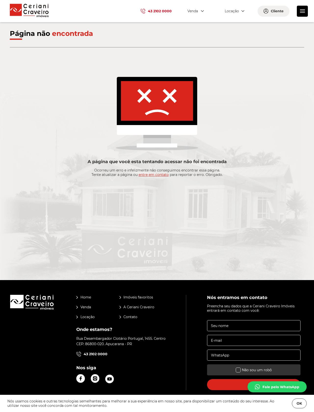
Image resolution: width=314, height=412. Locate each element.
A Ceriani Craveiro (138, 307)
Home (85, 297)
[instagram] (95, 378)
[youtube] (109, 379)
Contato (130, 317)
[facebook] (80, 378)
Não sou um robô (257, 370)
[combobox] (195, 11)
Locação (87, 317)
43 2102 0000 (160, 11)
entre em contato (154, 174)
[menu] (302, 11)
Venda (85, 307)
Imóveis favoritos (138, 297)
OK (299, 403)
